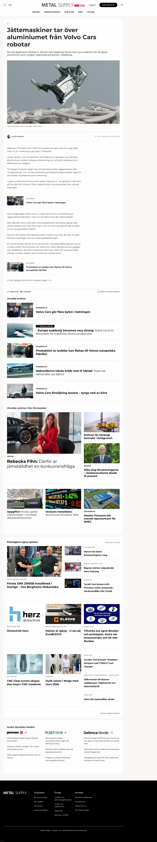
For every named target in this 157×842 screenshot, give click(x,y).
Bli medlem (39, 802)
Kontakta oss (80, 802)
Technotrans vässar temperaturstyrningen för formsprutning (57, 741)
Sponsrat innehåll (61, 815)
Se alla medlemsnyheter (110, 713)
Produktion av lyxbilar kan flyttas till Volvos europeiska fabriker (49, 268)
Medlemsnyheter (52, 12)
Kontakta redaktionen (83, 797)
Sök (10, 5)
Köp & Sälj (69, 12)
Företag (90, 12)
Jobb (80, 12)
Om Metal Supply (82, 810)
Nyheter (36, 12)
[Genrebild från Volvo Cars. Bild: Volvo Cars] (63, 92)
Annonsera (38, 806)
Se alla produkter (41, 810)
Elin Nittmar (19, 136)
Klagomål (58, 811)
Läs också (30, 198)
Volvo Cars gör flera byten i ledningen (46, 202)
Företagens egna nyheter (22, 542)
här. (50, 280)
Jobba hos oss (80, 806)
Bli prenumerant (40, 797)
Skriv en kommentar (110, 292)
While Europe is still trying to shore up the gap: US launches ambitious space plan (101, 741)
